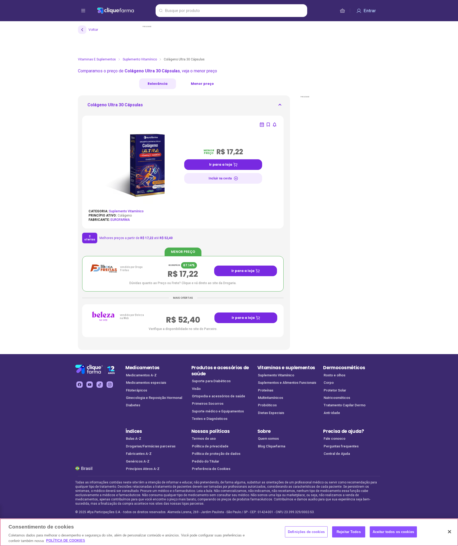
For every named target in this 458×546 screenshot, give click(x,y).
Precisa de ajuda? (343, 431)
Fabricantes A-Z (139, 454)
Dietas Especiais (271, 413)
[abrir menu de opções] (83, 10)
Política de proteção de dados (216, 454)
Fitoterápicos (136, 390)
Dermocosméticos (344, 368)
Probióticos (267, 405)
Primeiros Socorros (207, 404)
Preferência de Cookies (211, 469)
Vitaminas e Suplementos (97, 59)
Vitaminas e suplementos (286, 368)
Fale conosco (334, 439)
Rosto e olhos (334, 375)
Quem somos (268, 439)
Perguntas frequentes (341, 446)
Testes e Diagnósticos (209, 419)
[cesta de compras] (342, 10)
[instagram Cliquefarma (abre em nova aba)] (109, 384)
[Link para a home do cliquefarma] (125, 10)
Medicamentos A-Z (141, 375)
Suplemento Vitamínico (140, 59)
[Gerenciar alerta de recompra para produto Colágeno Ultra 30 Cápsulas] (262, 124)
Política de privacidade (210, 446)
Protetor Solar (335, 390)
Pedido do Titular (205, 461)
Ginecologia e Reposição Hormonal (154, 398)
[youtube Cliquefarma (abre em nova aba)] (89, 384)
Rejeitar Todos (349, 532)
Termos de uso (204, 439)
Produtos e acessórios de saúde (220, 371)
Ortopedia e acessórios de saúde (218, 396)
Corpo (329, 383)
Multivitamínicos (270, 398)
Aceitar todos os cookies (393, 532)
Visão (196, 389)
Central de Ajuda (337, 454)
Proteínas (265, 390)
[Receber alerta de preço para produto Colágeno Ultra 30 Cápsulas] (274, 124)
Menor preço (202, 83)
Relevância (158, 83)
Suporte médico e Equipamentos (218, 411)
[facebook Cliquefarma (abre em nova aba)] (79, 384)
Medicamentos (142, 368)
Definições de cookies (306, 532)
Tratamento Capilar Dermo (344, 405)
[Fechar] (449, 532)
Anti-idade (332, 413)
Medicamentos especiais (146, 383)
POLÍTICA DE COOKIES (65, 541)
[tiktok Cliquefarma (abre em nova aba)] (99, 384)
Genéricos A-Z (137, 461)
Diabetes (133, 405)
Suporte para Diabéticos (211, 381)
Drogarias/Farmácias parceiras (150, 446)
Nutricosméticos (337, 398)
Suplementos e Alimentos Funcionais (287, 383)
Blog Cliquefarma (271, 446)
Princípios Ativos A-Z (143, 469)
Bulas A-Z (133, 439)
